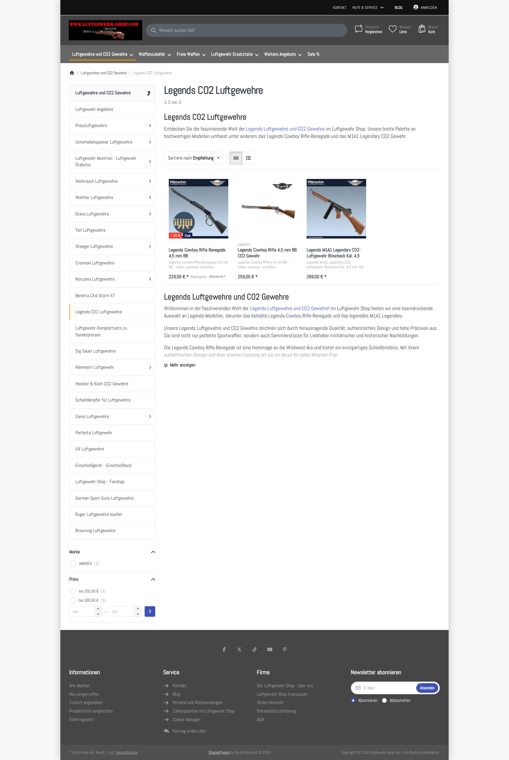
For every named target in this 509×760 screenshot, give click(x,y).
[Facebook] (224, 649)
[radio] (235, 158)
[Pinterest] (284, 649)
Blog (398, 7)
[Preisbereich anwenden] (150, 611)
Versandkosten (126, 752)
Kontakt (339, 7)
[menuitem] (102, 54)
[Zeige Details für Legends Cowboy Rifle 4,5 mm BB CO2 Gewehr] (267, 208)
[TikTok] (254, 649)
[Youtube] (269, 649)
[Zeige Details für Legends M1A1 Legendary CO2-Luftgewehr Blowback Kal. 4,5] (336, 208)
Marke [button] (74, 552)
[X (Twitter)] (239, 649)
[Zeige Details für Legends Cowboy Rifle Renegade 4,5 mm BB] (198, 208)
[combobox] (246, 30)
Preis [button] (73, 579)
